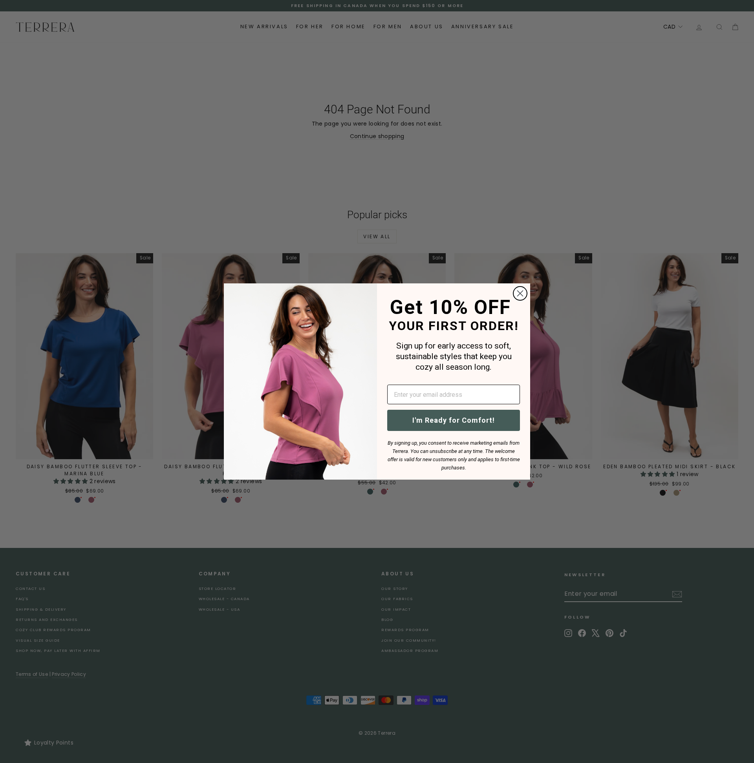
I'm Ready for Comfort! (453, 420)
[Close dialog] (520, 293)
